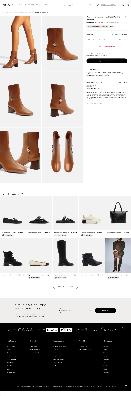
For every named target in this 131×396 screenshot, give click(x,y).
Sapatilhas (106, 356)
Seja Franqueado (34, 352)
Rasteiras (105, 372)
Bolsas (38, 5)
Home (5, 12)
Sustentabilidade (11, 359)
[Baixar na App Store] (52, 330)
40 (125, 39)
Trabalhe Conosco (12, 352)
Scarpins (105, 352)
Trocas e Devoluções (58, 359)
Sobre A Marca (11, 346)
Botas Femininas (26, 12)
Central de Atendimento (59, 346)
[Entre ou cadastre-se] (123, 5)
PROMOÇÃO (55, 5)
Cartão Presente (57, 362)
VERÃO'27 (46, 5)
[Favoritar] (126, 17)
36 (104, 39)
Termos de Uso (83, 346)
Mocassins (106, 359)
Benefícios (10, 365)
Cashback (9, 349)
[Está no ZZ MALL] (94, 330)
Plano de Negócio (35, 349)
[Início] (7, 5)
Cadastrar (105, 310)
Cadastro (55, 349)
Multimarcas (33, 346)
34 (94, 39)
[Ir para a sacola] (128, 5)
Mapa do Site (10, 362)
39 (120, 39)
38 (115, 39)
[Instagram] (19, 329)
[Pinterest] (31, 329)
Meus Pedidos (56, 356)
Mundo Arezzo (11, 372)
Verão (8, 369)
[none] (89, 310)
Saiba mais (113, 26)
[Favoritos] (119, 5)
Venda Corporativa (12, 356)
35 (99, 39)
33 (89, 39)
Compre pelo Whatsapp (114, 329)
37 (109, 39)
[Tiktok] (27, 329)
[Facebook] (23, 329)
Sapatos (31, 5)
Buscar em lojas (109, 61)
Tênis (104, 362)
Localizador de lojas (58, 365)
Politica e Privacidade (84, 349)
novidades (22, 5)
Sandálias (106, 365)
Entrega (55, 352)
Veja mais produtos (65, 286)
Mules (105, 369)
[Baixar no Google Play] (66, 330)
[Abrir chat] (126, 386)
